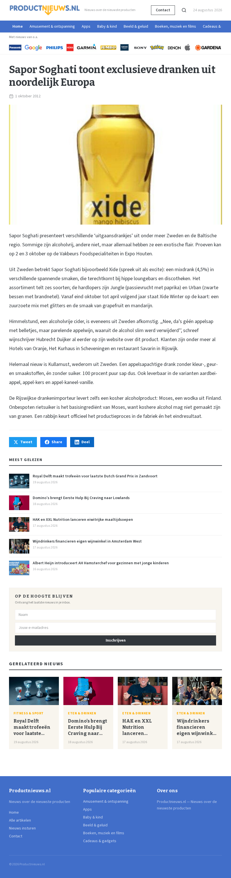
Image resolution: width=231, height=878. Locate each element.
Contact (163, 10)
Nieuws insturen (22, 828)
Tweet (26, 442)
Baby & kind (107, 26)
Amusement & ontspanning (52, 26)
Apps (86, 26)
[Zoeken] (183, 10)
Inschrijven (116, 640)
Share (57, 442)
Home (17, 26)
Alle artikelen (20, 820)
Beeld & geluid (136, 26)
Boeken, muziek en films (175, 26)
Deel (85, 442)
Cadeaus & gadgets (99, 841)
